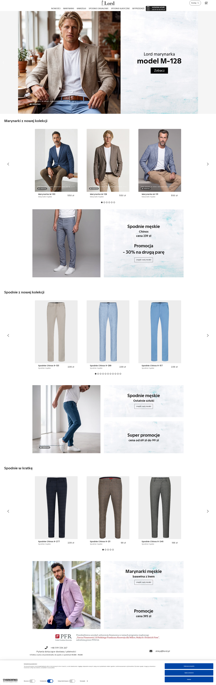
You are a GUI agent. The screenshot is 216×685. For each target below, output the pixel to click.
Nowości (56, 8)
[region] (108, 164)
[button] (3, 62)
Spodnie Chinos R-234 (152, 541)
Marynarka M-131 (98, 194)
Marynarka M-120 (150, 194)
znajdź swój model (143, 260)
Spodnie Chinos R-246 (101, 541)
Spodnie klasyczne (120, 8)
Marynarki (68, 8)
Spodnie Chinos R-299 (49, 365)
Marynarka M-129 (46, 194)
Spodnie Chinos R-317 (100, 365)
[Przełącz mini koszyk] (206, 3)
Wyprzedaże (138, 8)
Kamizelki (81, 8)
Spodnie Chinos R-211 (48, 541)
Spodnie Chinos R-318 (152, 365)
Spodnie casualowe (98, 8)
